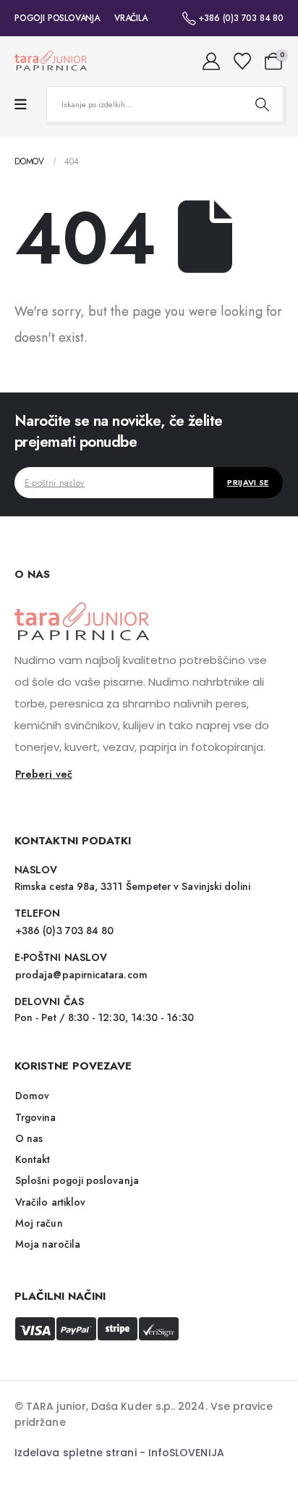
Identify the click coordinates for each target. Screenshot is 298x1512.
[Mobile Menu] (20, 104)
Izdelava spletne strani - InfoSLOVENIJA (119, 1452)
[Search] (262, 104)
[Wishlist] (241, 61)
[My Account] (211, 61)
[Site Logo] (50, 61)
